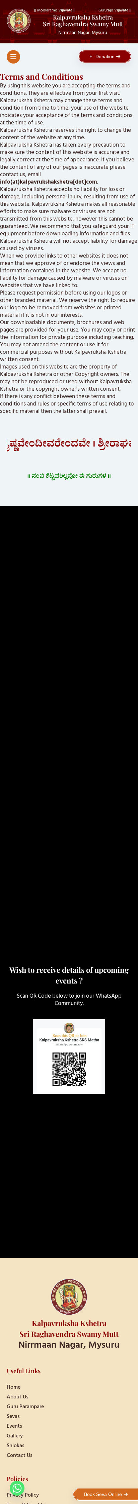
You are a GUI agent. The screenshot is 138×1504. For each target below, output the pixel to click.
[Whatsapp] (17, 1488)
